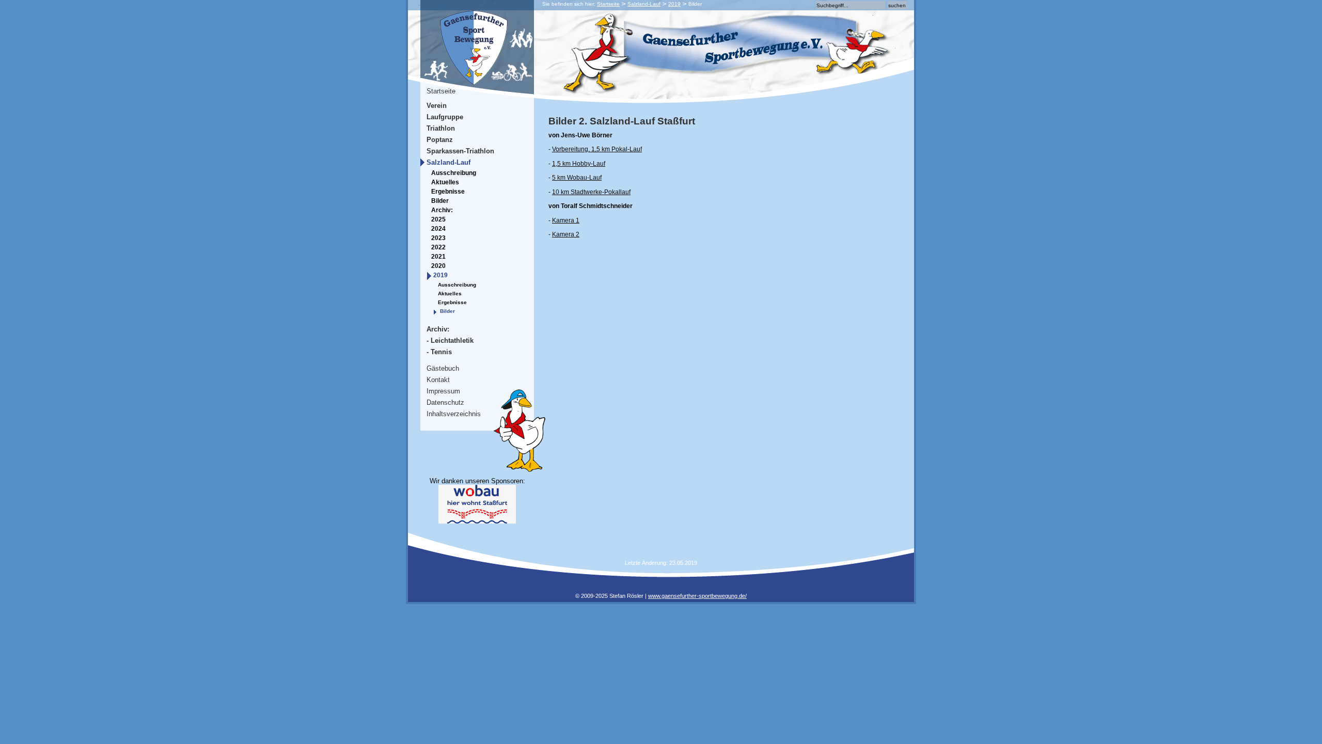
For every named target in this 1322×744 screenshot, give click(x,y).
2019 (674, 4)
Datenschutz (445, 402)
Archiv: (442, 210)
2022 (438, 247)
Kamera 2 (565, 234)
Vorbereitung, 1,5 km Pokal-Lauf (597, 149)
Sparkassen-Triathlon (460, 151)
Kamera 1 (565, 220)
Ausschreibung (453, 173)
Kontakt (438, 380)
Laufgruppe (445, 117)
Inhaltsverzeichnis (454, 414)
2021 (438, 257)
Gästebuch (443, 368)
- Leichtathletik (450, 340)
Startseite (608, 4)
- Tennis (439, 352)
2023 (438, 238)
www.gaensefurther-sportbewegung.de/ (697, 596)
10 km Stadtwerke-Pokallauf (591, 192)
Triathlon (441, 128)
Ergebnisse (448, 191)
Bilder (440, 201)
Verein (437, 105)
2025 (438, 219)
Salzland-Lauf (643, 4)
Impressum (443, 391)
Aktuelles (445, 182)
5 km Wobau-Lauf (577, 177)
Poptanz (440, 140)
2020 (438, 266)
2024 (438, 229)
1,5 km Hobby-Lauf (578, 163)
